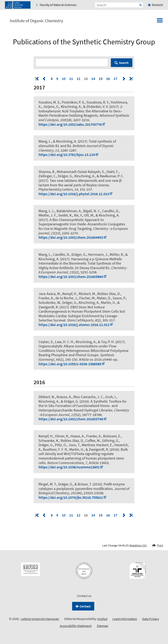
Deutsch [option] (157, 5)
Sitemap (102, 626)
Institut (102, 619)
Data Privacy (150, 619)
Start (140, 4)
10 (64, 78)
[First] (37, 78)
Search (124, 63)
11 (71, 78)
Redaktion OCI (138, 545)
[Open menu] (160, 21)
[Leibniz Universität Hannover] (18, 5)
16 (108, 78)
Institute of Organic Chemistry (36, 20)
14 (93, 78)
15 (100, 78)
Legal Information (124, 619)
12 (78, 78)
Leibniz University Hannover (40, 619)
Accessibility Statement (76, 626)
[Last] (130, 78)
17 (115, 78)
